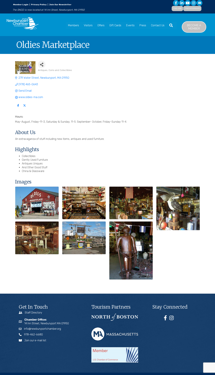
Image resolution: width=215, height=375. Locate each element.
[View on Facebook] (18, 107)
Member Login (20, 4)
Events (130, 25)
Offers (100, 25)
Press (142, 25)
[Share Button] (42, 64)
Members (73, 25)
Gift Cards (115, 25)
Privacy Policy (39, 4)
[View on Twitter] (24, 107)
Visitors (88, 25)
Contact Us (157, 25)
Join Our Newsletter (60, 4)
